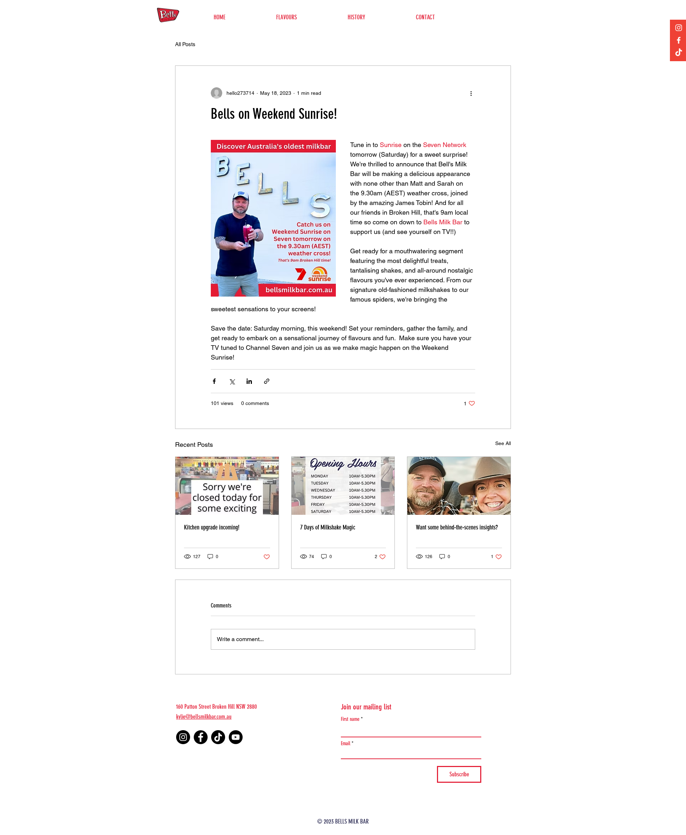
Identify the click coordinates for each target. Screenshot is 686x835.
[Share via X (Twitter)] (231, 381)
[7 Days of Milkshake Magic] (343, 486)
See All (503, 443)
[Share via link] (266, 381)
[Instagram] (678, 27)
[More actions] (471, 93)
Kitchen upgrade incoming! (211, 527)
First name (350, 719)
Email (345, 743)
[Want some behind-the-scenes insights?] (459, 486)
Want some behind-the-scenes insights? (457, 527)
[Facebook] (678, 40)
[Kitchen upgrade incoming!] (227, 486)
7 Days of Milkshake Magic (327, 527)
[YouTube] (236, 737)
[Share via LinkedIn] (249, 381)
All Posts (185, 44)
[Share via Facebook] (214, 381)
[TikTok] (678, 52)
